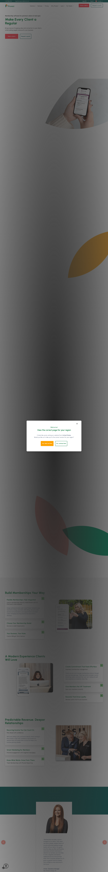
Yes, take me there (47, 443)
